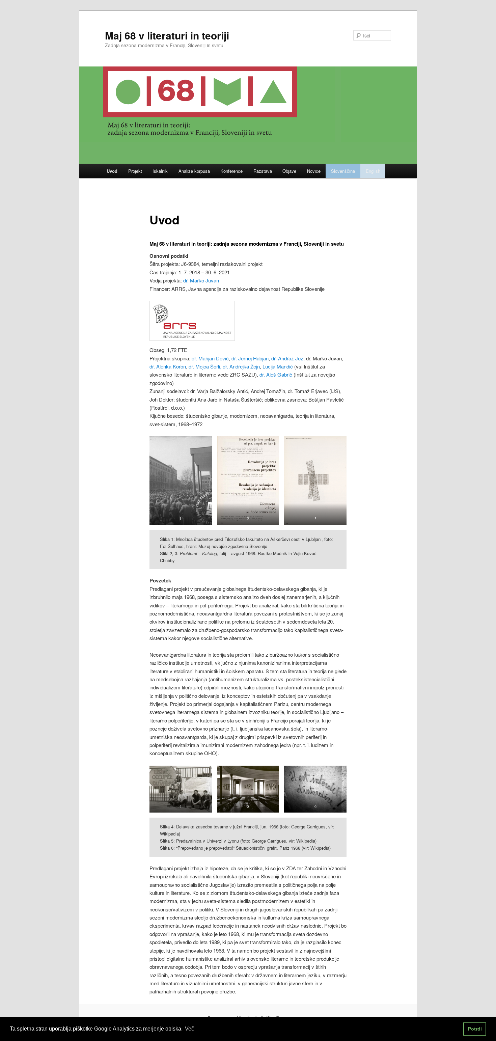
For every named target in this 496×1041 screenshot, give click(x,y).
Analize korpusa (194, 171)
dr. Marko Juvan (201, 280)
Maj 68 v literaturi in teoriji (167, 35)
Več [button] (189, 1029)
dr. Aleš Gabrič (275, 374)
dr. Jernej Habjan (250, 358)
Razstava (262, 171)
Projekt (135, 171)
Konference (231, 171)
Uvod (112, 171)
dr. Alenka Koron (167, 366)
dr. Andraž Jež (287, 358)
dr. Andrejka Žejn (241, 366)
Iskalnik (160, 171)
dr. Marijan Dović (209, 358)
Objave (289, 171)
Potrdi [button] (475, 1029)
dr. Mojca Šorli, (205, 366)
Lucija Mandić (278, 366)
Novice (314, 171)
